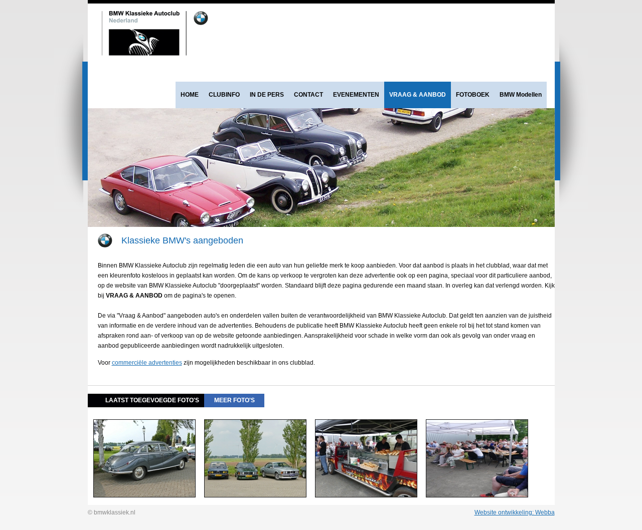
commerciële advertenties (147, 362)
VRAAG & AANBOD (417, 94)
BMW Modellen (521, 94)
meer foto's (234, 400)
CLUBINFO (224, 94)
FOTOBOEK (473, 94)
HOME (190, 94)
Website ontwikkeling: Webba (514, 512)
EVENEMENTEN (356, 94)
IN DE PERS (267, 94)
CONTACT (308, 94)
